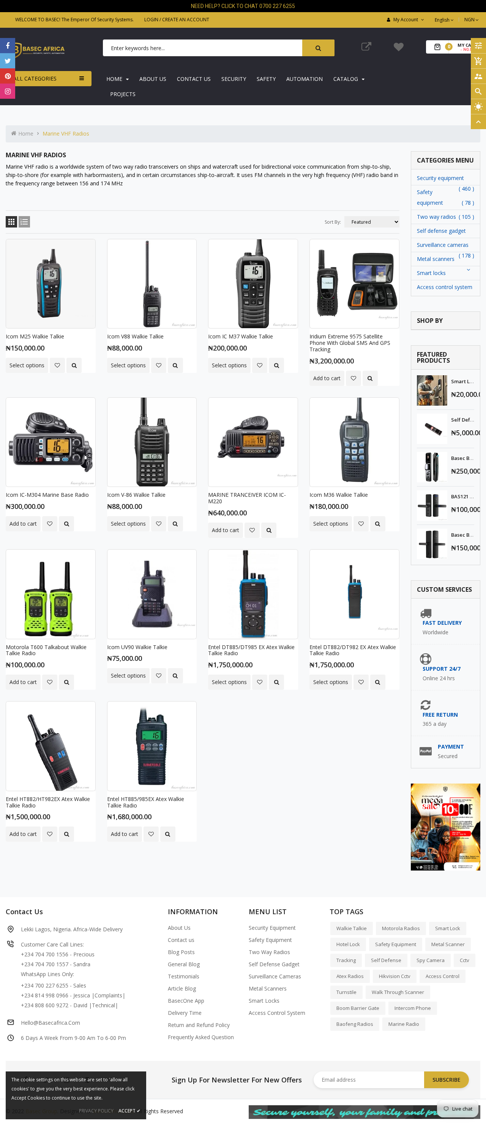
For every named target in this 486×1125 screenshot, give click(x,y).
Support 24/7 (442, 668)
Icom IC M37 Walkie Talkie (240, 336)
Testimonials (183, 976)
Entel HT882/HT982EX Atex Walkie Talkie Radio (48, 802)
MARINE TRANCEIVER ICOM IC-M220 (247, 498)
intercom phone (412, 1008)
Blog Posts (181, 952)
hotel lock (348, 944)
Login (151, 19)
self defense (386, 960)
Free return (440, 714)
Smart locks (431, 273)
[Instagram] (7, 91)
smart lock (447, 928)
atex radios (350, 976)
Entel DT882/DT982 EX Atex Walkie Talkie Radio (352, 650)
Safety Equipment (270, 939)
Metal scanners (435, 258)
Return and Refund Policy (199, 1025)
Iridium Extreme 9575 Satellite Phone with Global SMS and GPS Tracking (349, 343)
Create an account (185, 19)
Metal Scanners (268, 988)
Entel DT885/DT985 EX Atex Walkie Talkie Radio (251, 650)
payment (451, 746)
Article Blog (182, 988)
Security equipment (440, 178)
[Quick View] (74, 365)
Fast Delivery (442, 622)
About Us (179, 927)
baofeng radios (354, 1024)
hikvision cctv (394, 976)
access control (442, 976)
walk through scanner (398, 992)
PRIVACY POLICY (96, 1111)
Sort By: (333, 222)
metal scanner (448, 944)
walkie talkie (351, 928)
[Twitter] (7, 60)
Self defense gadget (441, 230)
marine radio (403, 1024)
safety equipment (395, 944)
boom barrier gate (357, 1008)
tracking (346, 960)
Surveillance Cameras (275, 976)
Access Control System (277, 1012)
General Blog (184, 964)
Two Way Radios (269, 952)
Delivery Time (185, 1012)
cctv (464, 960)
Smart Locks (264, 1000)
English (443, 20)
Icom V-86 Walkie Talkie (136, 494)
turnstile (346, 992)
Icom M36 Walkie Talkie (338, 494)
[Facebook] (7, 45)
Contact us (181, 939)
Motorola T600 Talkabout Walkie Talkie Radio (46, 650)
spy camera (431, 960)
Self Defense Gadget (274, 964)
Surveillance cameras (443, 244)
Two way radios (436, 216)
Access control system (444, 287)
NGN (472, 19)
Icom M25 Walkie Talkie (35, 336)
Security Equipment (272, 927)
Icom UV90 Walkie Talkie (137, 647)
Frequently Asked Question (201, 1037)
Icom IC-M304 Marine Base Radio (47, 494)
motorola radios (401, 928)
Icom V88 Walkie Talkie (135, 336)
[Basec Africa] (364, 1111)
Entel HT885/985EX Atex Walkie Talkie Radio (145, 802)
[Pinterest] (7, 76)
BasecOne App (186, 1000)
